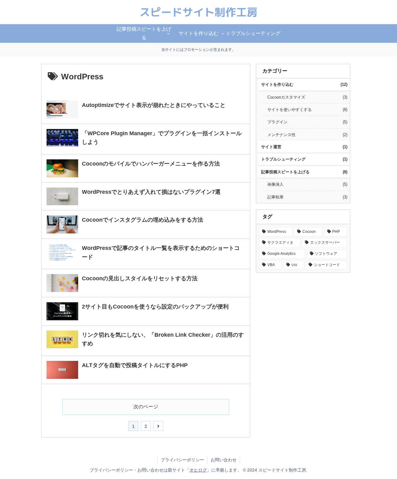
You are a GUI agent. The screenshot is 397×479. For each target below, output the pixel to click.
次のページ (145, 406)
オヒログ (198, 470)
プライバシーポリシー (182, 459)
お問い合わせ (224, 459)
